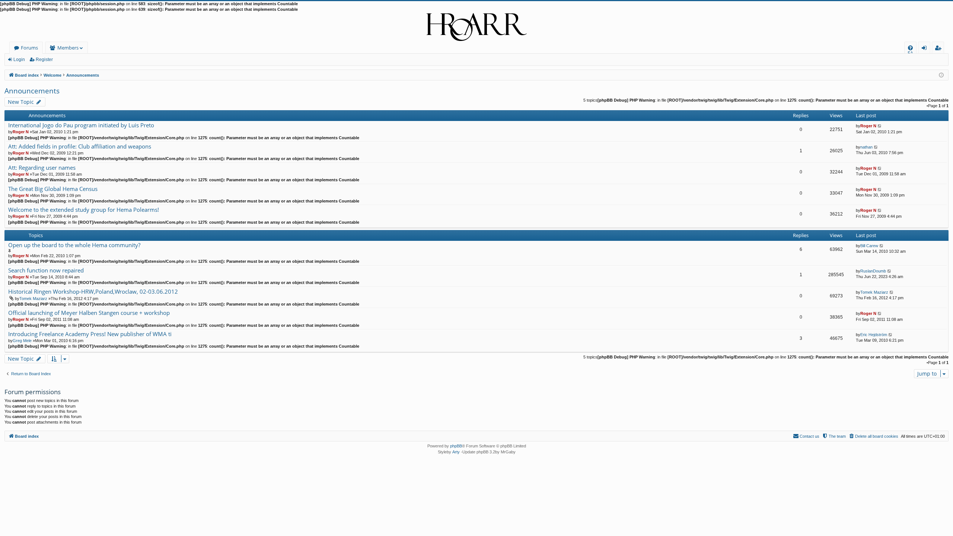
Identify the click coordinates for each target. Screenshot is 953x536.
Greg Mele (22, 340)
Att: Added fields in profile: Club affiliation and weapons (79, 146)
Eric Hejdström (873, 334)
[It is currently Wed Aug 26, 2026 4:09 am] (941, 74)
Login (19, 59)
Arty (456, 452)
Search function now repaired (46, 270)
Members (68, 47)
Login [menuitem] (925, 49)
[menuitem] (910, 48)
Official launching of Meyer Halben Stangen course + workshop (89, 312)
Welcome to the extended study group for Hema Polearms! (83, 209)
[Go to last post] (879, 126)
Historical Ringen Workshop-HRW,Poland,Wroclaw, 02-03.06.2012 (93, 291)
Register (44, 59)
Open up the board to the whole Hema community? (74, 245)
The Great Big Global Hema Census (53, 188)
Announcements (32, 91)
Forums (29, 47)
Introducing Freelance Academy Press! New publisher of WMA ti (90, 334)
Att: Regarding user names (42, 167)
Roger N (21, 132)
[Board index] (476, 27)
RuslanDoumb (873, 271)
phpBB (456, 446)
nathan (866, 147)
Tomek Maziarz (33, 298)
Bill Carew (869, 245)
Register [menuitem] (940, 49)
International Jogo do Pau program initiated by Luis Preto (81, 125)
